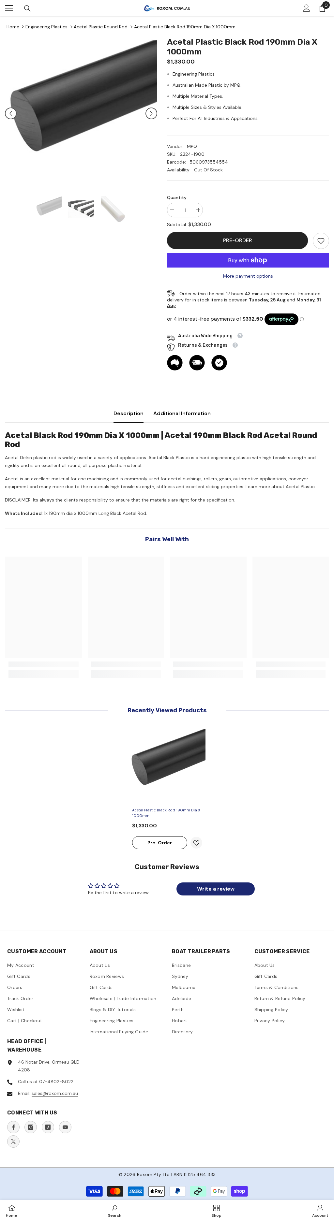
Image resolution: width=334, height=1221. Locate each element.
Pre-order (237, 240)
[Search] (27, 8)
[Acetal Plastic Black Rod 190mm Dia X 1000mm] (167, 766)
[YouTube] (65, 1127)
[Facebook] (13, 1127)
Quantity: (177, 197)
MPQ (192, 146)
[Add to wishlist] (196, 843)
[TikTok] (48, 1127)
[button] (11, 113)
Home (13, 27)
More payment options (248, 276)
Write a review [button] (216, 888)
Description (129, 413)
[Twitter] (13, 1141)
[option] (81, 113)
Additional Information (182, 413)
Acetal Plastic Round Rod (101, 27)
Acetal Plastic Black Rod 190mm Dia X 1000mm (184, 27)
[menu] (9, 8)
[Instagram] (30, 1127)
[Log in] (306, 8)
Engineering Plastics (46, 27)
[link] (321, 241)
